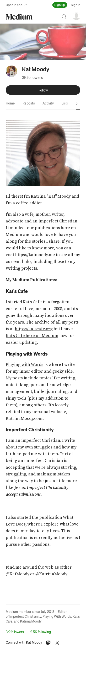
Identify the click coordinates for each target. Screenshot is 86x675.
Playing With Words (57, 616)
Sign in (75, 5)
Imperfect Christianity (25, 616)
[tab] (10, 103)
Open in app (14, 5)
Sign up (59, 5)
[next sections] (77, 104)
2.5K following (40, 632)
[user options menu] (76, 16)
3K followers (32, 77)
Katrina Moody (31, 621)
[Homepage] (19, 17)
